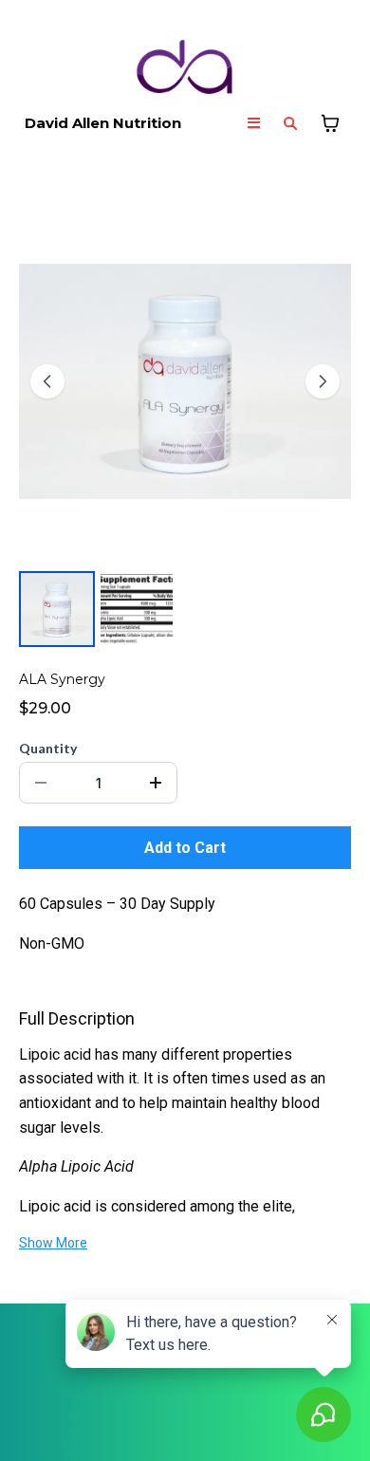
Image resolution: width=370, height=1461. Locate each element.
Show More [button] (53, 1242)
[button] (254, 124)
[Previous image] (47, 381)
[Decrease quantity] (40, 782)
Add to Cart (185, 848)
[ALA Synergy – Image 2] (137, 609)
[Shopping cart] (330, 123)
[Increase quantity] (155, 782)
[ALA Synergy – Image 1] (57, 609)
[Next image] (322, 381)
